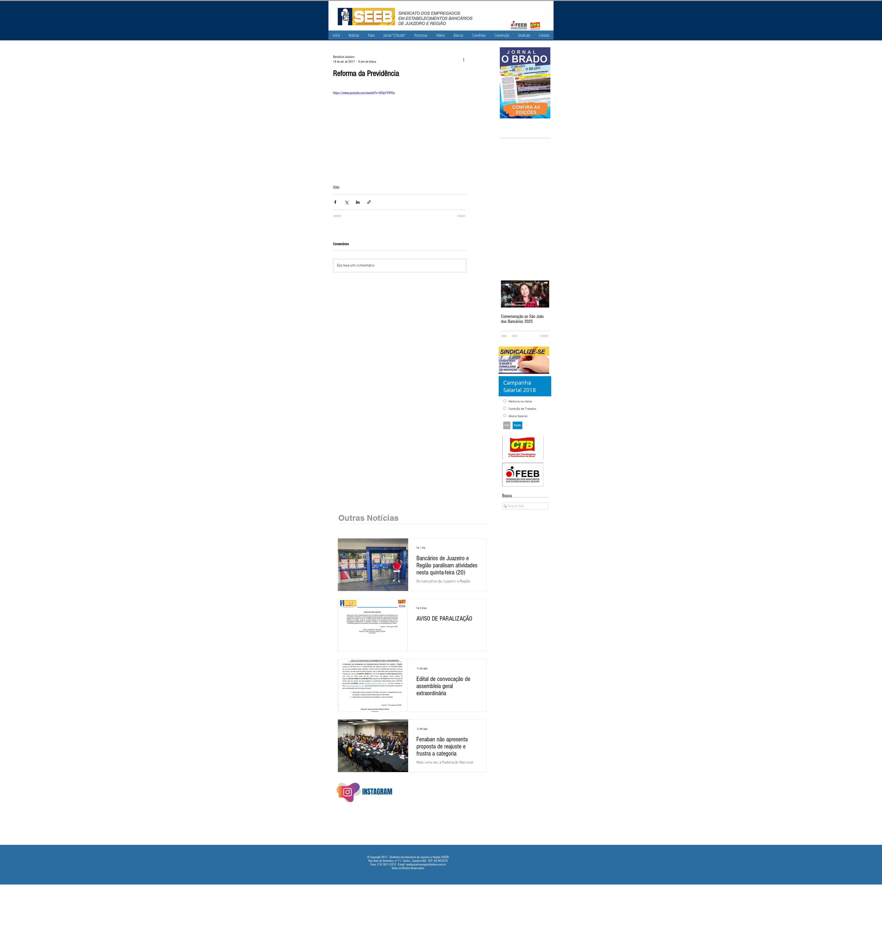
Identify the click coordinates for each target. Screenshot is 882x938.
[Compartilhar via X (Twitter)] (346, 202)
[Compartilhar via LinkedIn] (358, 202)
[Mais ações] (463, 59)
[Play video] (399, 127)
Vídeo (336, 187)
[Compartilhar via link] (369, 202)
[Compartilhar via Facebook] (335, 202)
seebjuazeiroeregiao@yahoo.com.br (426, 864)
